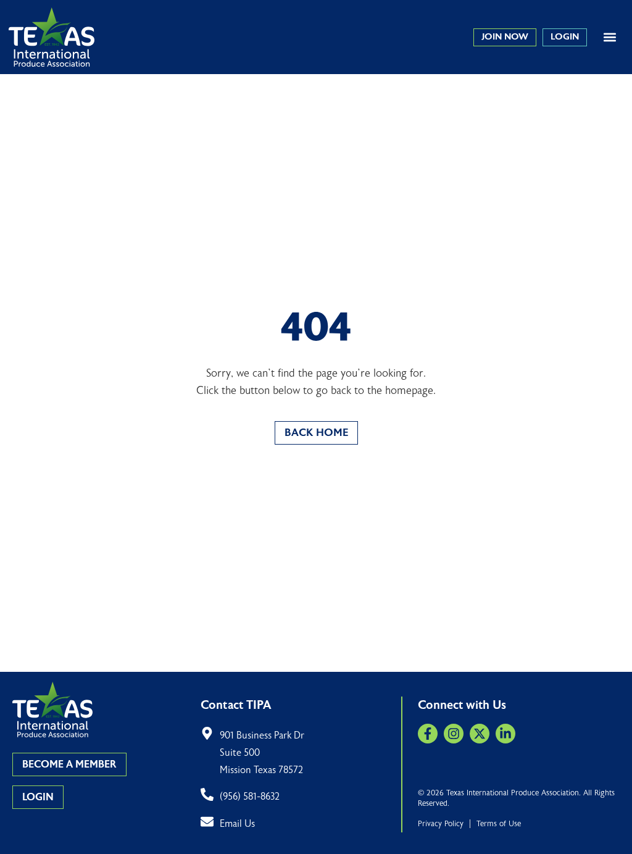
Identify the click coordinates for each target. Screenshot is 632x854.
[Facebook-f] (428, 733)
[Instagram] (454, 733)
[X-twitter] (479, 733)
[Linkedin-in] (505, 733)
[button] (609, 37)
